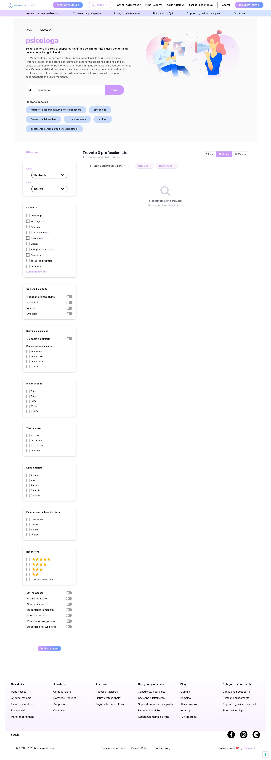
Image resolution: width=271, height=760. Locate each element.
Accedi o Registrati (107, 691)
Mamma (185, 691)
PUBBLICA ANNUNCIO (68, 5)
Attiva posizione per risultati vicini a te (103, 157)
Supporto (59, 704)
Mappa (242, 154)
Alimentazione (188, 704)
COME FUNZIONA (175, 5)
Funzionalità (18, 710)
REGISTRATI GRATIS (249, 5)
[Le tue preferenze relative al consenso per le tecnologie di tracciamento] (265, 754)
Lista (211, 154)
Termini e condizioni (113, 748)
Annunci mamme (21, 697)
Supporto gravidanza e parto (155, 704)
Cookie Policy (162, 748)
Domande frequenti (64, 697)
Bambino (185, 697)
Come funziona (62, 691)
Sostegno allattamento (151, 697)
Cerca (114, 90)
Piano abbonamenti (22, 716)
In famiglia (186, 710)
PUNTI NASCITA (153, 5)
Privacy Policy (139, 748)
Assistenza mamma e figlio (153, 716)
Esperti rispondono (22, 704)
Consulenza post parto (151, 691)
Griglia (225, 154)
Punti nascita (18, 691)
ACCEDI (226, 5)
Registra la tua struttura (110, 704)
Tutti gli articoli (188, 716)
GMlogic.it (249, 748)
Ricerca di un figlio (149, 710)
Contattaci (59, 710)
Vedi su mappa (49, 648)
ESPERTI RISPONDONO (201, 5)
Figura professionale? (109, 697)
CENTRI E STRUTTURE (129, 5)
